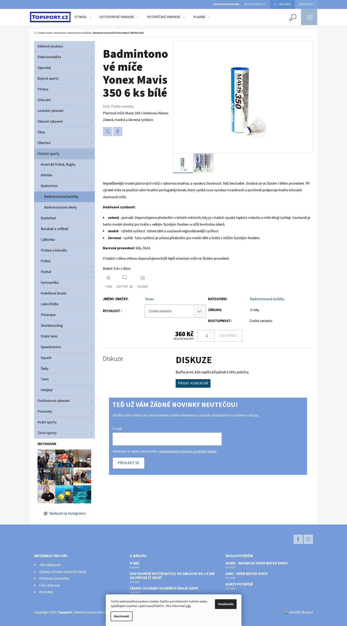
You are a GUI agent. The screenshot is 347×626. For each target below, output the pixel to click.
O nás (134, 563)
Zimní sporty (47, 433)
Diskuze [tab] (113, 358)
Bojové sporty (48, 78)
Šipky (44, 368)
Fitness (42, 89)
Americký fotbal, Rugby (58, 164)
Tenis (45, 379)
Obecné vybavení (50, 121)
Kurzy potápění (239, 584)
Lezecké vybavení (50, 110)
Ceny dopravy (49, 585)
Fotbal (45, 261)
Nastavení (121, 616)
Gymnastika (50, 282)
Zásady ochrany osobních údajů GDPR (164, 588)
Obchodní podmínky (54, 578)
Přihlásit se (128, 462)
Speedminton (51, 347)
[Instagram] (308, 539)
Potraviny (44, 411)
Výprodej (44, 67)
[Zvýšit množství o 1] (211, 333)
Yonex (149, 299)
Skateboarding (52, 325)
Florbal (46, 271)
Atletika (46, 175)
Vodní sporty (47, 422)
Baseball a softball (54, 228)
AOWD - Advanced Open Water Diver (256, 563)
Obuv (41, 132)
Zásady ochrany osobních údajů (62, 571)
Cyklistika (48, 239)
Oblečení (43, 143)
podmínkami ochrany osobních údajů (187, 451)
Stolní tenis (49, 336)
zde (188, 606)
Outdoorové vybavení (53, 400)
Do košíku (228, 335)
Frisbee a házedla (54, 250)
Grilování (44, 100)
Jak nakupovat (50, 564)
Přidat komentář (193, 383)
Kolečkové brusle (53, 293)
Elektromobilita (49, 57)
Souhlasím (226, 604)
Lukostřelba (50, 304)
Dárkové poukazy (50, 46)
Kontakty (46, 592)
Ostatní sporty (48, 153)
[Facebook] (117, 131)
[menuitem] (82, 17)
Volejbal (46, 390)
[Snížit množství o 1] (211, 338)
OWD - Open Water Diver (246, 574)
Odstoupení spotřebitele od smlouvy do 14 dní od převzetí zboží (172, 576)
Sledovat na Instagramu (67, 513)
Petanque (48, 314)
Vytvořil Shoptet (301, 612)
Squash (46, 357)
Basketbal (48, 218)
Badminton (49, 185)
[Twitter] (107, 131)
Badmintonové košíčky (61, 196)
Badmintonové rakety (60, 207)
